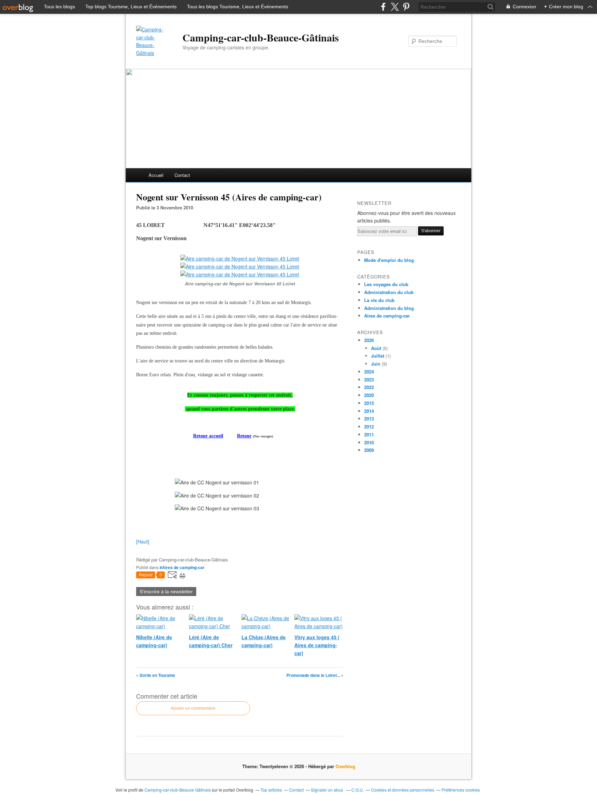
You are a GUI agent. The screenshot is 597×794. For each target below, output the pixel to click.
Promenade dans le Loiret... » (314, 675)
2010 (369, 442)
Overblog (345, 766)
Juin (375, 363)
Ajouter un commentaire (193, 708)
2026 (369, 340)
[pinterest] (406, 7)
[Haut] (142, 541)
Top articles (271, 790)
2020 (369, 395)
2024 (369, 371)
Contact (182, 175)
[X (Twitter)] (394, 7)
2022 (369, 387)
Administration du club (389, 292)
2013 (369, 418)
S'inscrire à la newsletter (166, 591)
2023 (369, 379)
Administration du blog (389, 308)
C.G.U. (357, 790)
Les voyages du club (386, 284)
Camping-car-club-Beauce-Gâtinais (260, 37)
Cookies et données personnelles (402, 790)
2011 (369, 434)
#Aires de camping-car (182, 567)
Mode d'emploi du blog (389, 260)
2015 (369, 403)
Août (376, 348)
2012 (369, 426)
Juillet (377, 355)
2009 (369, 450)
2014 (369, 411)
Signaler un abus (327, 790)
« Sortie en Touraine (155, 675)
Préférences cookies (461, 790)
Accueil (156, 175)
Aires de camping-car (387, 315)
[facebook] (383, 7)
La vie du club (379, 300)
